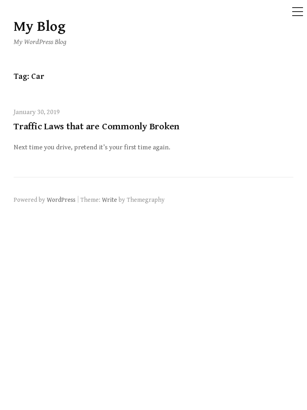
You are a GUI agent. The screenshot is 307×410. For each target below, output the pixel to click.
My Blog (40, 26)
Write (109, 199)
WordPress (61, 199)
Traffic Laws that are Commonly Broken (96, 126)
